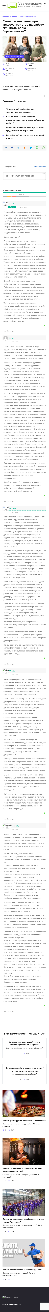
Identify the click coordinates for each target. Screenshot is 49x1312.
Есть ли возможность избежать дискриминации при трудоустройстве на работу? (25, 120)
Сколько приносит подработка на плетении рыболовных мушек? (24, 1043)
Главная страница (10, 16)
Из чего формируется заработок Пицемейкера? (24, 1120)
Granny (12, 508)
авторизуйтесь (40, 166)
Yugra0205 (14, 826)
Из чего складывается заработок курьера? (22, 1270)
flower (12, 338)
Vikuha (12, 671)
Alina (11, 203)
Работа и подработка (27, 16)
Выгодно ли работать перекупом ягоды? (25, 1068)
